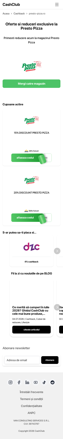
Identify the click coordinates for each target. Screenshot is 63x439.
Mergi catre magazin (31, 83)
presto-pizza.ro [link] (37, 13)
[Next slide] (57, 251)
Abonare (49, 360)
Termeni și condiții (31, 399)
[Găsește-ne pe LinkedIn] (27, 382)
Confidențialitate (31, 406)
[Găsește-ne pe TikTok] (44, 382)
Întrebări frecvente (31, 392)
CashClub (11, 4)
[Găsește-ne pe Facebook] (18, 382)
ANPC (32, 413)
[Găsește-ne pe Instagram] (10, 382)
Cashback (19, 13)
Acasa (6, 13)
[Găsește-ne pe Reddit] (52, 382)
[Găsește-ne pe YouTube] (35, 382)
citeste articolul (31, 329)
